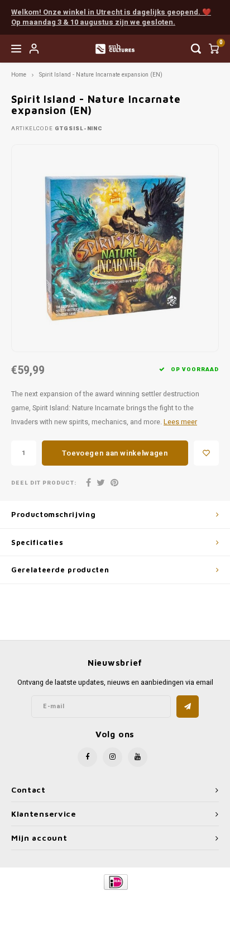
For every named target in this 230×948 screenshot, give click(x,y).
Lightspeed (160, 901)
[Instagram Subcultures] (112, 757)
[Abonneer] (187, 706)
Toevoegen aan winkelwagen (114, 453)
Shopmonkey (115, 909)
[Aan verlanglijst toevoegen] (206, 453)
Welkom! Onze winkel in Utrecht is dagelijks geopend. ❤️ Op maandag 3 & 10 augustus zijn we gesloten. (111, 17)
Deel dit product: (43, 483)
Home (18, 74)
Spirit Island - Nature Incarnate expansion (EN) (100, 74)
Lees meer (180, 422)
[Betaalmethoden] (115, 881)
